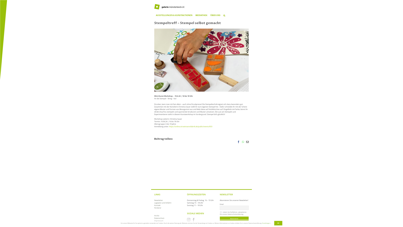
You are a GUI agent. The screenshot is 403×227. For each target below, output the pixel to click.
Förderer (157, 208)
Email (222, 204)
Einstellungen (266, 223)
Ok (278, 223)
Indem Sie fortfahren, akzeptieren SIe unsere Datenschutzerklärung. (233, 213)
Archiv (156, 215)
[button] (224, 15)
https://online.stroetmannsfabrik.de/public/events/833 (190, 126)
